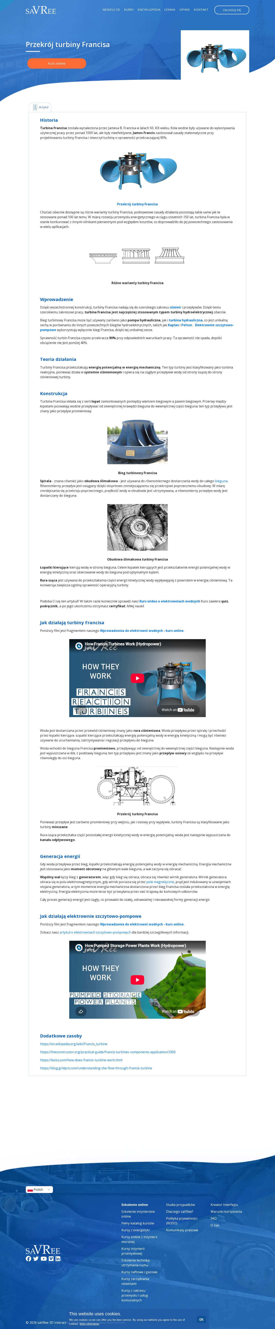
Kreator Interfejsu (224, 1204)
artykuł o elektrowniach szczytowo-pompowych (95, 932)
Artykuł (43, 107)
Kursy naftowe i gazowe (139, 1272)
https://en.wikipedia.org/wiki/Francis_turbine (73, 1044)
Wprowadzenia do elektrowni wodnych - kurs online (142, 630)
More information (89, 1323)
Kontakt (201, 9)
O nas (215, 1225)
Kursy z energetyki (135, 1230)
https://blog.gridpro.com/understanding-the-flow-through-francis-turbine (96, 1068)
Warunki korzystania (226, 1211)
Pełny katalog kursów (137, 1223)
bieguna (221, 481)
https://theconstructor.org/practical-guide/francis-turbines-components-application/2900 (108, 1052)
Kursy (129, 9)
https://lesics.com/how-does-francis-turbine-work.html (81, 1060)
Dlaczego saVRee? (179, 1211)
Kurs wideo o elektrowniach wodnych (170, 601)
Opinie (184, 9)
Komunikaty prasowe (182, 1230)
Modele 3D (111, 9)
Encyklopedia (149, 9)
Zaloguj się (232, 10)
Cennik (169, 9)
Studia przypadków (180, 1204)
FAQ (214, 1218)
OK (201, 1319)
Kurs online (56, 63)
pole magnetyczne (160, 882)
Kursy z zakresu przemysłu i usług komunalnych (134, 1295)
